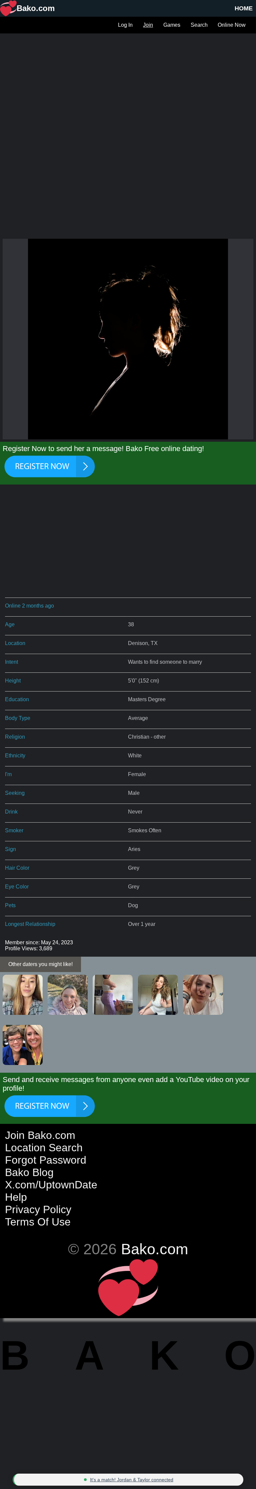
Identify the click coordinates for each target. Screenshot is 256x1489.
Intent (11, 662)
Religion (15, 737)
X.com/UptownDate (51, 1185)
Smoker (14, 830)
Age (10, 624)
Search (199, 25)
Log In (125, 25)
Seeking (15, 793)
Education (17, 699)
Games (171, 25)
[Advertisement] (128, 80)
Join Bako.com (40, 1135)
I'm (8, 774)
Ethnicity (15, 755)
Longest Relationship (30, 924)
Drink (11, 812)
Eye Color (17, 886)
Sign (10, 849)
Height (13, 680)
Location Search (44, 1148)
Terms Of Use (38, 1222)
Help (16, 1197)
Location (15, 643)
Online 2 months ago (29, 606)
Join (148, 25)
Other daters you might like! (40, 964)
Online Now (232, 25)
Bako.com (154, 1249)
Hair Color (17, 868)
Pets (10, 905)
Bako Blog (29, 1172)
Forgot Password (45, 1160)
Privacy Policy (38, 1209)
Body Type (17, 718)
